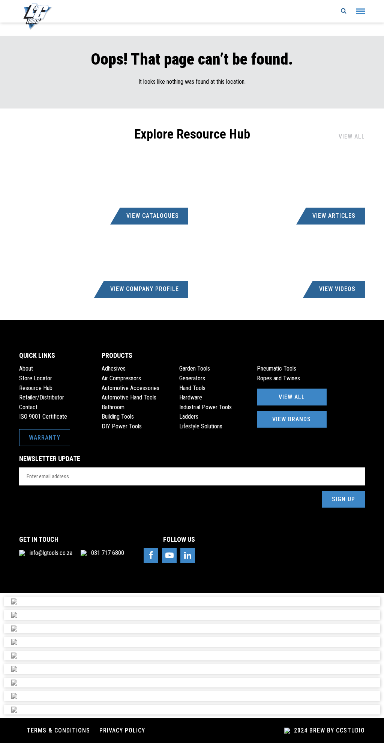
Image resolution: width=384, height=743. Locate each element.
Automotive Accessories (130, 388)
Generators (192, 378)
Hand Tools (192, 388)
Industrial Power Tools (205, 407)
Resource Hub (35, 388)
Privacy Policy (122, 730)
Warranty (44, 437)
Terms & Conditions (58, 730)
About (26, 368)
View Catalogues (152, 215)
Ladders (188, 416)
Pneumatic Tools (276, 368)
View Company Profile (144, 288)
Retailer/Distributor (41, 397)
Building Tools (118, 416)
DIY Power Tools (122, 426)
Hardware (190, 397)
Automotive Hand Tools (129, 397)
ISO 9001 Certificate (43, 416)
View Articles (334, 215)
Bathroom (113, 407)
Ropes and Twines (278, 378)
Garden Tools (194, 368)
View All (352, 136)
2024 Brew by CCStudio (328, 730)
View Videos (337, 288)
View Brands (291, 419)
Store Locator (35, 378)
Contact (28, 407)
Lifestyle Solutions (200, 426)
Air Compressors (121, 378)
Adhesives (114, 368)
